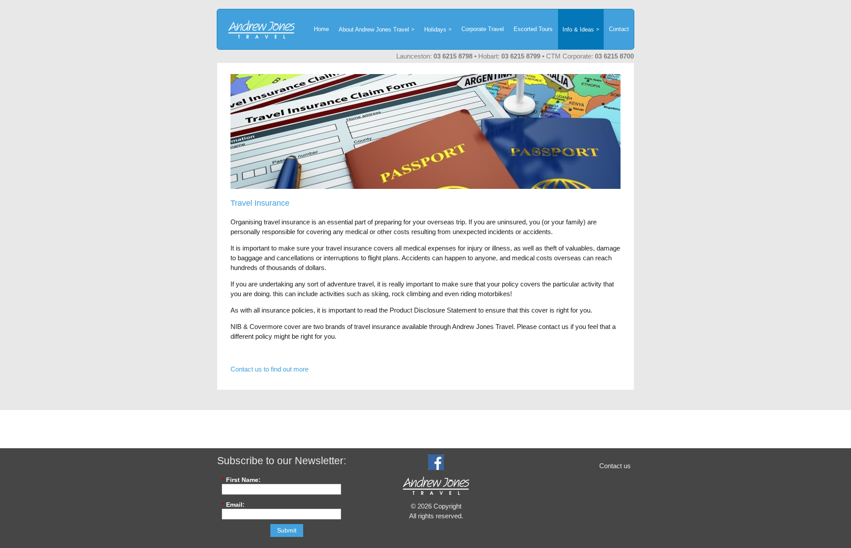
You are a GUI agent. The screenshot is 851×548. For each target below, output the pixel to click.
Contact (619, 29)
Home (321, 29)
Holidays (435, 29)
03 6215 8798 (452, 56)
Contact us (615, 466)
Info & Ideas (578, 29)
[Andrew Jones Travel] (256, 29)
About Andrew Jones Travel (374, 29)
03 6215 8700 (614, 56)
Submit (287, 530)
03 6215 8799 (520, 56)
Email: (233, 504)
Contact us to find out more (269, 369)
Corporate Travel (482, 29)
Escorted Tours (533, 29)
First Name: (241, 479)
